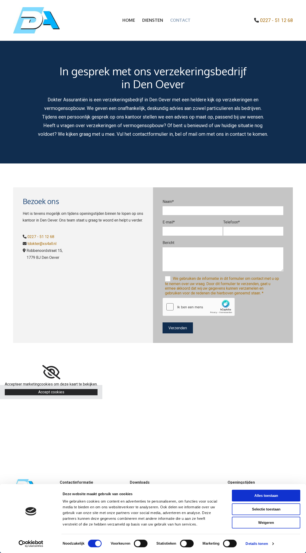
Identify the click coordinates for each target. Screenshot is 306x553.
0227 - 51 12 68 (40, 236)
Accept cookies (51, 392)
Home (128, 20)
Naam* (168, 201)
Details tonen (257, 544)
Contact (180, 20)
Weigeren (266, 522)
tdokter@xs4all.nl (41, 243)
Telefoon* (231, 222)
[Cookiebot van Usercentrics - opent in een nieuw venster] (31, 543)
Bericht (168, 242)
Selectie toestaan (266, 509)
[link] (51, 372)
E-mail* (169, 222)
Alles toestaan (266, 495)
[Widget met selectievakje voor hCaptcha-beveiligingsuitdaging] (199, 307)
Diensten (152, 20)
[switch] (141, 543)
